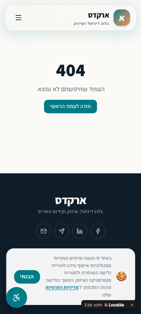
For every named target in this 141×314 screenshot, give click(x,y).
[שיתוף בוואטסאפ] (61, 231)
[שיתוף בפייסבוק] (97, 231)
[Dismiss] (131, 304)
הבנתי (27, 277)
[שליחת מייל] (43, 231)
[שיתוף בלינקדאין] (79, 231)
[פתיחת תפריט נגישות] (16, 297)
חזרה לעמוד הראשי (70, 106)
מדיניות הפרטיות (62, 287)
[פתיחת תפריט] (18, 17)
